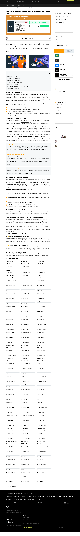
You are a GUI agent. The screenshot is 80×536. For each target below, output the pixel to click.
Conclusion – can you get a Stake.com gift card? (18, 86)
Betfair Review (26, 481)
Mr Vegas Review (10, 378)
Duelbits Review (26, 303)
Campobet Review (26, 469)
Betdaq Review (10, 368)
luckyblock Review (26, 467)
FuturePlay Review (42, 454)
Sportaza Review (26, 407)
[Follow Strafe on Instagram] (31, 528)
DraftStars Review (10, 340)
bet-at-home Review (11, 277)
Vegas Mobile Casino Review (28, 415)
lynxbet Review (26, 358)
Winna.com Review (26, 295)
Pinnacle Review (26, 420)
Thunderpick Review (11, 285)
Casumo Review (26, 342)
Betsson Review (10, 316)
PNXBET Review (42, 386)
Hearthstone (60, 527)
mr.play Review (10, 358)
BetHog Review (26, 443)
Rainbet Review (41, 288)
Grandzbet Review (11, 484)
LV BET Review (42, 443)
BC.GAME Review (10, 275)
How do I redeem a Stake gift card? (16, 82)
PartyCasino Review (11, 399)
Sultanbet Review (10, 433)
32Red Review (41, 342)
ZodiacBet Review (26, 363)
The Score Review (42, 469)
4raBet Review (41, 410)
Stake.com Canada (60, 25)
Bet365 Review (10, 261)
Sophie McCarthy (61, 145)
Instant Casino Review (43, 467)
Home (8, 5)
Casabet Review (41, 363)
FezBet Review (10, 347)
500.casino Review (11, 345)
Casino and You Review (12, 441)
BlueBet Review (26, 360)
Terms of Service (26, 519)
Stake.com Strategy (60, 31)
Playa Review (40, 301)
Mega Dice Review (42, 464)
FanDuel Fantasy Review (27, 285)
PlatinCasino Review (27, 373)
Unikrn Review (10, 481)
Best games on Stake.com (61, 39)
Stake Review (14, 7)
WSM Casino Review (42, 314)
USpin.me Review (42, 389)
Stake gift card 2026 (12, 76)
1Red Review (9, 350)
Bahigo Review (10, 412)
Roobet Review (26, 277)
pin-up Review (26, 430)
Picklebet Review (41, 272)
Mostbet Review (10, 324)
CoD (59, 519)
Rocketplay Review (42, 430)
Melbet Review (26, 454)
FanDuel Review (41, 261)
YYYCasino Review (11, 397)
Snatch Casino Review (11, 384)
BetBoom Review (10, 332)
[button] (58, 1)
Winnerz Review (10, 417)
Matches (12, 5)
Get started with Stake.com (61, 45)
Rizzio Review (25, 410)
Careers (25, 513)
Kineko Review (26, 464)
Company (25, 507)
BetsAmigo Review (42, 371)
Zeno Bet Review (26, 428)
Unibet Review (25, 298)
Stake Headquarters (60, 22)
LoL (59, 511)
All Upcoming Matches (60, 91)
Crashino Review (26, 371)
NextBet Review (10, 334)
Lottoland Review (10, 389)
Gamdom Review (26, 378)
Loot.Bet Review (11, 474)
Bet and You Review (42, 376)
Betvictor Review (41, 350)
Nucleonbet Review (42, 451)
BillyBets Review (10, 360)
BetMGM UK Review (26, 272)
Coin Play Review (26, 334)
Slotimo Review (26, 324)
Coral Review (25, 394)
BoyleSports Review (26, 347)
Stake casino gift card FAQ (13, 88)
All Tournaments (59, 94)
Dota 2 (59, 513)
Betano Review (26, 280)
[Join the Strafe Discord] (24, 528)
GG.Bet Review (41, 280)
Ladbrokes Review (11, 464)
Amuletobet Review (11, 430)
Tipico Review (41, 420)
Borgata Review (26, 301)
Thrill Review (9, 311)
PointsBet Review (42, 417)
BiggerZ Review (26, 288)
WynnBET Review (26, 484)
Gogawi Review (42, 441)
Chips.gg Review (26, 384)
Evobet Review (25, 340)
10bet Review (40, 277)
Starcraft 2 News (59, 124)
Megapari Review (42, 355)
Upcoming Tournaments (61, 100)
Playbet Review (42, 461)
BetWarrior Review (42, 428)
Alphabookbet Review (12, 472)
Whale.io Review (10, 298)
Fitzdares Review (26, 478)
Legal (24, 515)
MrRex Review (25, 404)
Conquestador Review (11, 327)
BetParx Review (26, 417)
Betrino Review (10, 376)
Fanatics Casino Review (11, 290)
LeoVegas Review (26, 293)
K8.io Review (9, 428)
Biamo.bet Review (26, 472)
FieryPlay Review (41, 340)
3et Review (41, 404)
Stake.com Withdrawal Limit (62, 36)
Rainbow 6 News (59, 119)
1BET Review (40, 334)
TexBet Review (41, 481)
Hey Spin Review (10, 371)
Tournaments (18, 5)
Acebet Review (25, 319)
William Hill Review (26, 389)
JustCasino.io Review (42, 324)
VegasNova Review (42, 381)
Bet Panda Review (41, 285)
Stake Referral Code (60, 33)
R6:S (59, 517)
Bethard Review (10, 319)
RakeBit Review (41, 298)
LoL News (58, 110)
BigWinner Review (11, 459)
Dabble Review (10, 301)
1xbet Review (40, 327)
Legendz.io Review (42, 308)
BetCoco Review (41, 358)
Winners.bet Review (42, 425)
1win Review (10, 443)
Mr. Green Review (11, 446)
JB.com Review (41, 290)
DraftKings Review (26, 263)
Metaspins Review (41, 345)
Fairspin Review (41, 332)
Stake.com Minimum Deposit (62, 16)
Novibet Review (41, 275)
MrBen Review (26, 459)
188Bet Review (26, 355)
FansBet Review (11, 478)
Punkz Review (10, 303)
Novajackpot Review (11, 306)
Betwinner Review (10, 337)
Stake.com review (25, 122)
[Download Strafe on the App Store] (9, 519)
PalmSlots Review (10, 329)
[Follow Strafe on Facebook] (28, 528)
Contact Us (25, 511)
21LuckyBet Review (11, 410)
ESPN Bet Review (10, 454)
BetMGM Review (26, 261)
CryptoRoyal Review (27, 397)
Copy (38, 26)
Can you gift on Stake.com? (14, 78)
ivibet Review (41, 394)
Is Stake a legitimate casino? (14, 80)
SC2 (59, 523)
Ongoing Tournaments (60, 97)
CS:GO (59, 509)
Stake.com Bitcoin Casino (61, 19)
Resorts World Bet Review (12, 415)
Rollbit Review (10, 402)
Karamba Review (41, 306)
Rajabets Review (42, 438)
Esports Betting (8, 7)
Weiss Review (41, 412)
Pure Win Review (10, 363)
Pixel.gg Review (10, 451)
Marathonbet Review (27, 332)
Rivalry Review (41, 456)
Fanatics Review (10, 263)
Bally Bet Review (10, 423)
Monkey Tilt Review (42, 378)
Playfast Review (10, 373)
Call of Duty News (59, 122)
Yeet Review (9, 386)
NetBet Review (10, 295)
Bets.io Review (10, 321)
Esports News (59, 104)
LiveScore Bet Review (11, 293)
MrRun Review (41, 459)
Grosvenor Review (11, 407)
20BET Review (41, 293)
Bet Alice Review (26, 376)
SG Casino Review (41, 433)
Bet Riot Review (42, 373)
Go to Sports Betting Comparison (64, 80)
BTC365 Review (26, 423)
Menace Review (11, 420)
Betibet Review (41, 347)
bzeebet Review (26, 412)
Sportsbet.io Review (11, 314)
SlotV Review (41, 484)
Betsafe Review (41, 319)
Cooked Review (42, 415)
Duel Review (25, 386)
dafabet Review (41, 397)
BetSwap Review (26, 438)
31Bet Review (25, 402)
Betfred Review (26, 306)
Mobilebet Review (42, 391)
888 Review (40, 311)
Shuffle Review (25, 275)
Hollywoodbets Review (11, 280)
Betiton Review (26, 425)
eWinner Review (26, 456)
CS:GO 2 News (59, 107)
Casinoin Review (26, 391)
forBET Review (10, 438)
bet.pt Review (25, 461)
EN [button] (62, 1)
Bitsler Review (10, 342)
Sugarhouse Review (42, 329)
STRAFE (8, 508)
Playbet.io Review (26, 308)
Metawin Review (26, 316)
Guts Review (40, 402)
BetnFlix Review (26, 327)
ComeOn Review (26, 314)
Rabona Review (26, 337)
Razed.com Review (11, 381)
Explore (43, 507)
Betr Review (9, 266)
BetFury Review (26, 329)
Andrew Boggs (61, 140)
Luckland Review (26, 381)
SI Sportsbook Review (12, 486)
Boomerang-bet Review (12, 467)
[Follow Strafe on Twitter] (26, 528)
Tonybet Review (26, 451)
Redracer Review (10, 425)
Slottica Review (41, 337)
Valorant (59, 515)
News (24, 5)
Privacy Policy (26, 517)
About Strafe (26, 509)
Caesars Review (26, 266)
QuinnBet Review (26, 290)
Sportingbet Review (26, 446)
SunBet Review (41, 321)
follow (25, 525)
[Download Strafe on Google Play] (9, 522)
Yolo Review (41, 384)
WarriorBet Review (42, 423)
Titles (59, 507)
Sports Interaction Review (13, 469)
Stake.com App (59, 28)
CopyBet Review (42, 478)
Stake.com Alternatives (61, 42)
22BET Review (41, 316)
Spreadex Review (10, 288)
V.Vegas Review (10, 391)
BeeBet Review (42, 472)
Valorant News (59, 116)
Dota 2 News (58, 113)
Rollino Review (41, 368)
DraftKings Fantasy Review (43, 263)
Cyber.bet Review (41, 360)
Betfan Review (26, 433)
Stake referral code (19, 170)
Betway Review (41, 295)
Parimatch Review (10, 308)
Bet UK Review (26, 350)
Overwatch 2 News (60, 127)
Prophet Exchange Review (44, 446)
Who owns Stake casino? (13, 84)
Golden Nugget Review (11, 355)
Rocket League (61, 521)
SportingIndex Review (42, 407)
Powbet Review (10, 404)
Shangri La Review (26, 345)
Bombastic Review (42, 399)
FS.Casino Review (26, 321)
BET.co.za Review (11, 461)
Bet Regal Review (26, 399)
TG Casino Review (11, 456)
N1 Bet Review (25, 311)
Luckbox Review (42, 474)
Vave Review (40, 303)
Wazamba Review (10, 394)
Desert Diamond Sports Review (27, 475)
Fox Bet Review (26, 441)
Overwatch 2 (60, 525)
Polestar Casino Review (27, 368)
